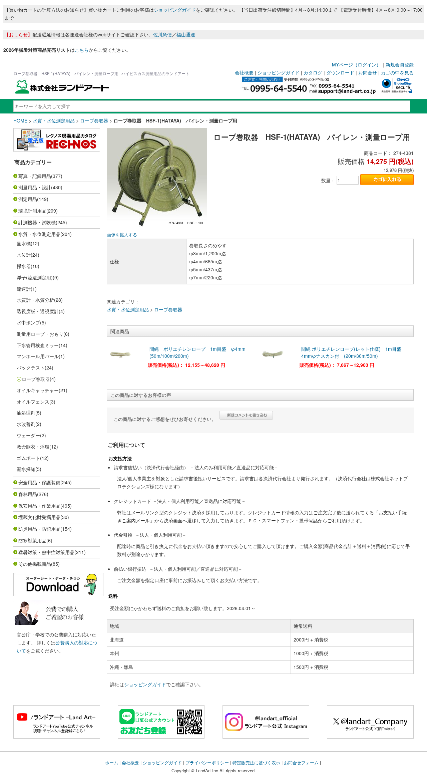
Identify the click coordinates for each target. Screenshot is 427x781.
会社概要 (244, 72)
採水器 (24, 266)
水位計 (24, 254)
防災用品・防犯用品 (39, 528)
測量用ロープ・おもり (40, 333)
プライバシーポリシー (207, 762)
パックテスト (31, 367)
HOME (20, 120)
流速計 (24, 288)
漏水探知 (26, 469)
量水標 (24, 243)
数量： (328, 180)
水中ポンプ (28, 322)
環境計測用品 (32, 210)
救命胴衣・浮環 (33, 446)
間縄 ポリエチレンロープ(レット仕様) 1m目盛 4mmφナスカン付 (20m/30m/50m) (353, 352)
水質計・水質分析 (35, 299)
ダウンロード (340, 72)
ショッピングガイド (175, 9)
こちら (82, 49)
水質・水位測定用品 (54, 120)
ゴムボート (28, 458)
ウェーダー (28, 435)
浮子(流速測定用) (35, 277)
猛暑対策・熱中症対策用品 (46, 552)
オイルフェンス (33, 401)
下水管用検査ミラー (38, 345)
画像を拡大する (122, 235)
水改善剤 (26, 424)
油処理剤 (26, 412)
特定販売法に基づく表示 (256, 762)
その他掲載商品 (34, 563)
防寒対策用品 (32, 540)
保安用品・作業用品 (39, 505)
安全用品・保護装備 (39, 482)
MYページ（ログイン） (356, 64)
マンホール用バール (38, 356)
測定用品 (27, 199)
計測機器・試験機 (37, 222)
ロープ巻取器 (94, 120)
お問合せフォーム (301, 762)
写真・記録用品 (34, 176)
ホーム (111, 762)
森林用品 (27, 494)
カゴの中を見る (397, 72)
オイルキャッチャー (38, 390)
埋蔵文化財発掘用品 (39, 517)
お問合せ (367, 72)
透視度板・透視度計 (38, 311)
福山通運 (185, 34)
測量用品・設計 (34, 187)
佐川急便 (162, 34)
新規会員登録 (400, 64)
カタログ (313, 72)
